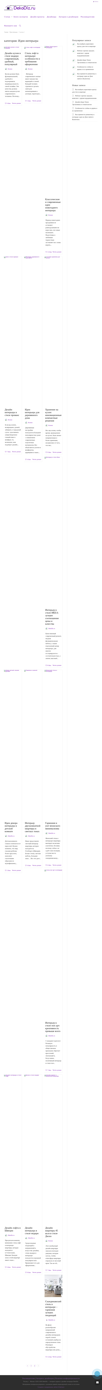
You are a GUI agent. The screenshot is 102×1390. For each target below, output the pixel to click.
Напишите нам (10, 26)
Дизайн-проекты (37, 17)
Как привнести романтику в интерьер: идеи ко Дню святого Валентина (83, 117)
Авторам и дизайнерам (68, 17)
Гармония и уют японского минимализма (52, 826)
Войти (96, 1)
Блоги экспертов (21, 17)
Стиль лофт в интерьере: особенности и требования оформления (32, 59)
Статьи (7, 17)
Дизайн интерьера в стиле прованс (12, 412)
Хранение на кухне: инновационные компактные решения (53, 415)
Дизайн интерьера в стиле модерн (32, 1231)
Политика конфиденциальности (67, 1378)
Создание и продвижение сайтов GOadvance (51, 1387)
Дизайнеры (51, 17)
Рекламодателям (87, 17)
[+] (13, 47)
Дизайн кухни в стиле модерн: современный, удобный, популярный (13, 59)
